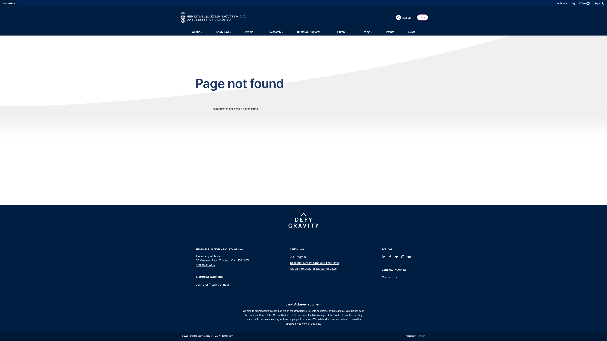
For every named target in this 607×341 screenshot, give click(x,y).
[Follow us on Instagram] (402, 256)
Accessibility (411, 336)
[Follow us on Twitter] (396, 256)
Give (422, 17)
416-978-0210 (205, 264)
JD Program (298, 257)
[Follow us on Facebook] (390, 256)
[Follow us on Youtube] (409, 256)
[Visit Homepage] (213, 17)
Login (597, 3)
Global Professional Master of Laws (313, 268)
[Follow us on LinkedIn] (383, 256)
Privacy (422, 336)
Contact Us (389, 277)
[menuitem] (197, 31)
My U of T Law (579, 3)
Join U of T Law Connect (212, 284)
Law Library (561, 3)
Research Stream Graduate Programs (314, 262)
